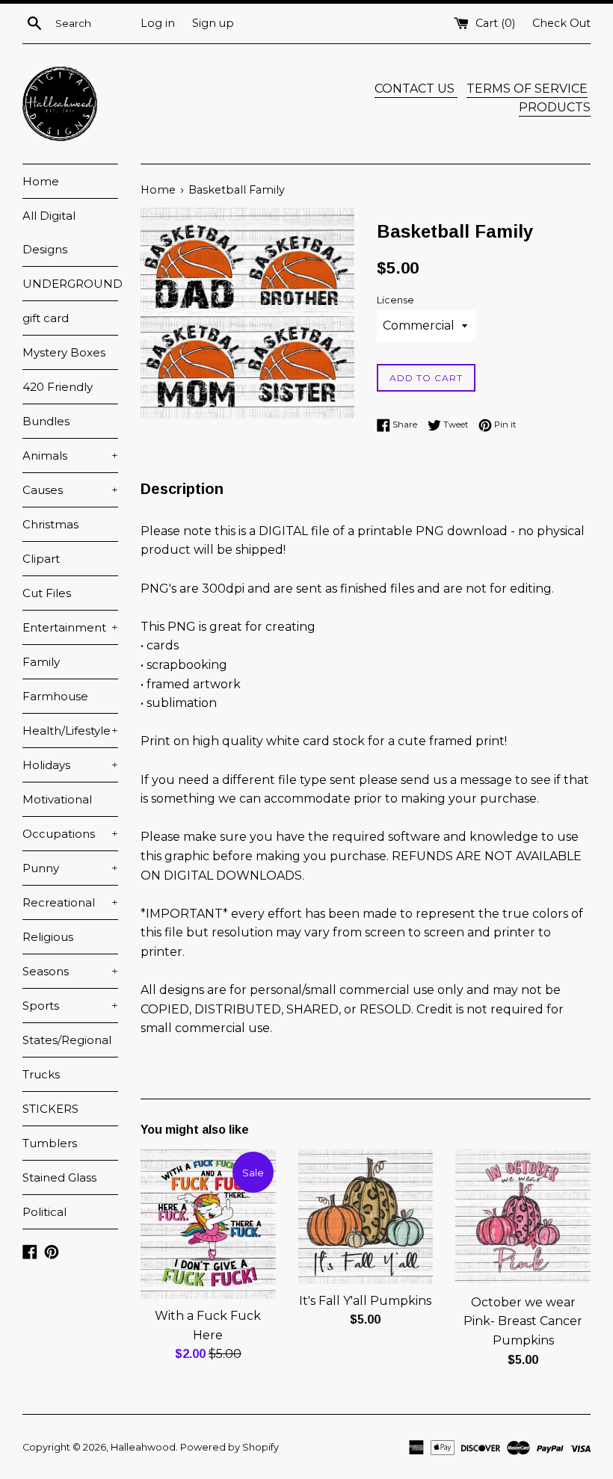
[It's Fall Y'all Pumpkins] (366, 1216)
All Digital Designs (49, 232)
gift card (45, 318)
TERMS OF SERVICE (527, 88)
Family (41, 662)
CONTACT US (416, 88)
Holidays (70, 765)
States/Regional (66, 1040)
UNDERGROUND (70, 284)
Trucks (41, 1074)
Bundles (46, 421)
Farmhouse (55, 696)
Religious (47, 937)
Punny (70, 868)
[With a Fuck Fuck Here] (208, 1224)
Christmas (50, 524)
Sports (70, 1005)
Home (40, 181)
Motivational (57, 799)
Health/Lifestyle (70, 730)
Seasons (70, 971)
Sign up (213, 23)
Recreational (70, 902)
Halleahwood (143, 1447)
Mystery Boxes (63, 352)
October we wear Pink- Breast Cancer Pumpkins (522, 1321)
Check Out (561, 23)
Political (44, 1212)
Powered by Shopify (229, 1447)
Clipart (41, 559)
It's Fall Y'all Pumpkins (365, 1301)
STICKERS (50, 1109)
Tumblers (49, 1143)
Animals (70, 455)
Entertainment (70, 627)
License (395, 300)
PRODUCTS (555, 107)
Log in (158, 23)
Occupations (70, 834)
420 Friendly (57, 387)
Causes (70, 490)
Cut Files (46, 593)
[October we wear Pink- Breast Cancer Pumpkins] (523, 1217)
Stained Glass (59, 1177)
